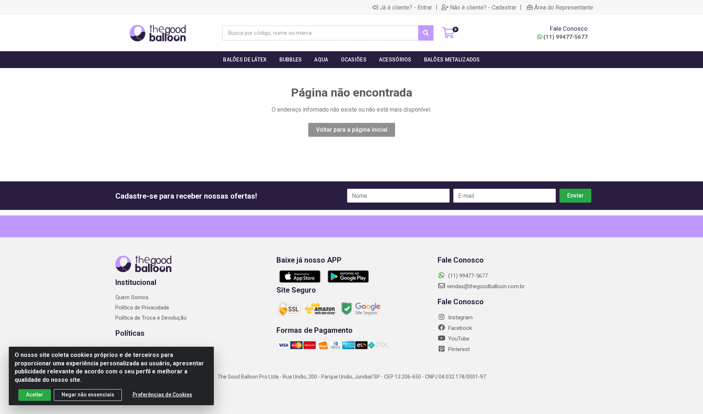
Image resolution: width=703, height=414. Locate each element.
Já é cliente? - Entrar (406, 7)
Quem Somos (132, 297)
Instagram (460, 317)
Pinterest (458, 349)
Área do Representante (563, 7)
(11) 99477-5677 (565, 37)
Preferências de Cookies (162, 395)
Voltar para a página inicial (351, 129)
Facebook (459, 328)
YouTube (458, 338)
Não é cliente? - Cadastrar (483, 7)
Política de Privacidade (142, 307)
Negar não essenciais (88, 395)
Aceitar (34, 395)
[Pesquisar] (426, 33)
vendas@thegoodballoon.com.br (486, 286)
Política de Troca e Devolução (151, 318)
